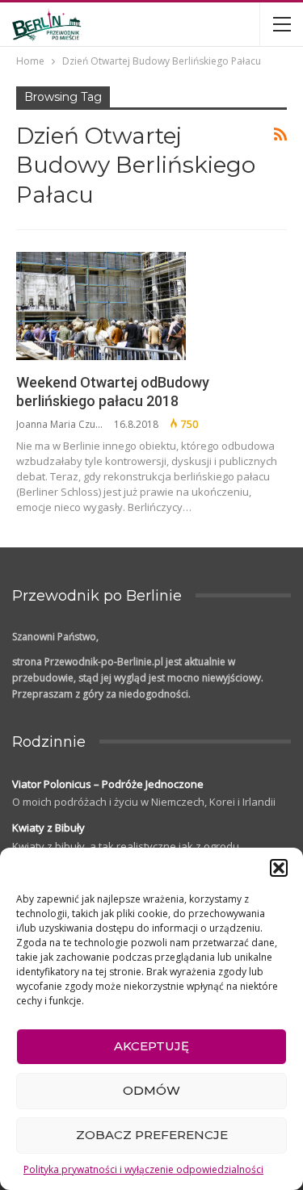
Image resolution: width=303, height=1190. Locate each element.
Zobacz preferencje (152, 1134)
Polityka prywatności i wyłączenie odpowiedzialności (143, 1169)
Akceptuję (151, 1046)
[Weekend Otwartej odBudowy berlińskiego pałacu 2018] (101, 306)
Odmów (151, 1090)
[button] (279, 868)
